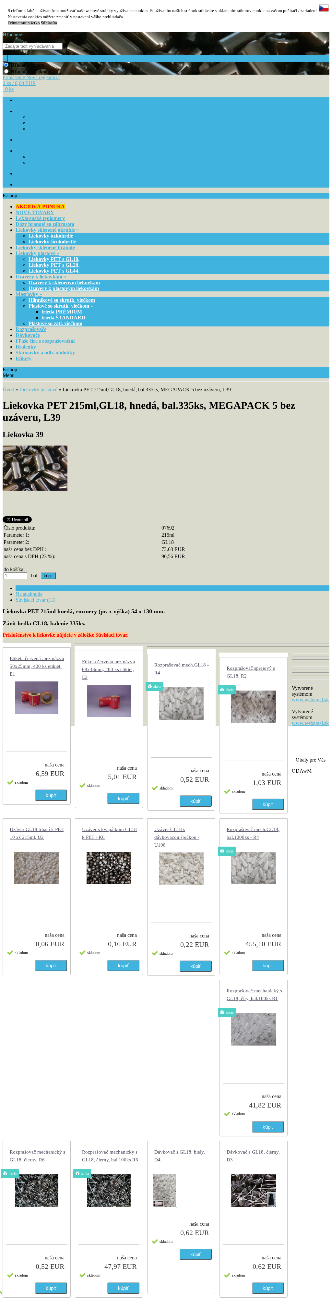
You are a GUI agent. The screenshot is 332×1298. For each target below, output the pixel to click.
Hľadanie (12, 34)
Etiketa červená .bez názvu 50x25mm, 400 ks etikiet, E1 (37, 666)
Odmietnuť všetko (24, 23)
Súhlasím (49, 23)
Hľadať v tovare (27, 65)
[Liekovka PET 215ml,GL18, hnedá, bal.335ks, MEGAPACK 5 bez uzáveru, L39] (36, 489)
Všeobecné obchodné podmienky (59, 117)
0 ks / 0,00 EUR (19, 83)
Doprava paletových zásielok (55, 162)
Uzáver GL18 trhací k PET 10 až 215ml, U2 (37, 833)
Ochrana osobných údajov (52, 123)
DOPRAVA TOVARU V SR (41, 151)
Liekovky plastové (38, 389)
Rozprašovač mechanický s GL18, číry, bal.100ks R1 (254, 994)
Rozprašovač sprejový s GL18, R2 (251, 672)
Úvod (8, 389)
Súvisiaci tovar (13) (35, 600)
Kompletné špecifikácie (40, 588)
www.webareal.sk (310, 700)
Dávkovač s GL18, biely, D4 (179, 1155)
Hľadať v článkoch (30, 71)
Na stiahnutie (29, 594)
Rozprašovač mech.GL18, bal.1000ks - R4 (253, 833)
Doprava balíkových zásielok (55, 156)
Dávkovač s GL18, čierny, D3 (253, 1155)
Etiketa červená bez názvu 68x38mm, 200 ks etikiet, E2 (108, 669)
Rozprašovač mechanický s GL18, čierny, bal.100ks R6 (110, 1155)
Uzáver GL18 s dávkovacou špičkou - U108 (176, 837)
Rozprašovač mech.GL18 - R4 (181, 668)
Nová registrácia (43, 77)
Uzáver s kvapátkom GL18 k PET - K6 (109, 833)
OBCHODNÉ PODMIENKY (42, 111)
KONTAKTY (28, 184)
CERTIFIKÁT (29, 173)
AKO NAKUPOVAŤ (35, 140)
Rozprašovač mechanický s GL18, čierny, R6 (37, 1155)
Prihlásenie (14, 77)
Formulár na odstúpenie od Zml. (58, 129)
